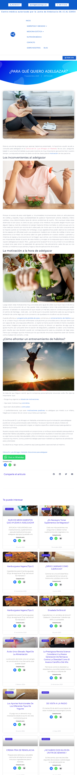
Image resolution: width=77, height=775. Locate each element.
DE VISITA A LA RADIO (56, 703)
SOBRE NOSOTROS (33, 48)
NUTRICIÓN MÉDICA (34, 37)
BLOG (46, 48)
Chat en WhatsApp (16, 457)
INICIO (28, 21)
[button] (54, 474)
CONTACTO (31, 42)
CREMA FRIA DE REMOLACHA (20, 750)
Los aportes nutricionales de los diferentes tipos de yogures (20, 706)
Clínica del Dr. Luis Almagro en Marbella (41, 149)
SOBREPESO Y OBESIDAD (36, 26)
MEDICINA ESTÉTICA (34, 31)
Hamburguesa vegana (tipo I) (20, 566)
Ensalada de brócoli (57, 610)
